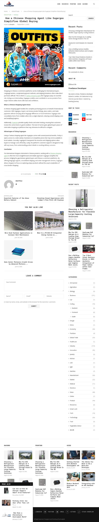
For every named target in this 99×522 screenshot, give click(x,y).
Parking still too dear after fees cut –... (21, 503)
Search (71, 15)
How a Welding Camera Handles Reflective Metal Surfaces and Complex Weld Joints (81, 51)
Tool (82, 421)
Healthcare (82, 342)
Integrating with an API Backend (88, 484)
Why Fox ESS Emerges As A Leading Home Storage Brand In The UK (80, 38)
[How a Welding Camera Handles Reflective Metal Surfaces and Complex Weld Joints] (75, 249)
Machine (82, 371)
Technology (82, 417)
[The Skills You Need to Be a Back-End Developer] (88, 455)
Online (82, 396)
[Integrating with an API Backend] (88, 476)
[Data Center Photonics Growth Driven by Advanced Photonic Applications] (18, 249)
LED (82, 363)
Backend (85, 4)
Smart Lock (82, 409)
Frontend (73, 4)
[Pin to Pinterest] (43, 174)
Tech (82, 413)
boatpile (12, 24)
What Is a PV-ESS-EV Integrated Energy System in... (49, 234)
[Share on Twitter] (41, 174)
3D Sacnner (82, 283)
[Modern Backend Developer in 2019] (73, 476)
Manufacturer (82, 375)
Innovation (82, 350)
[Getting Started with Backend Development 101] (73, 455)
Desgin (82, 321)
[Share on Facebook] (39, 174)
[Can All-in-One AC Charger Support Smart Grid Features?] (6, 490)
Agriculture (82, 287)
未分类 (82, 430)
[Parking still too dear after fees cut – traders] (6, 503)
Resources (65, 4)
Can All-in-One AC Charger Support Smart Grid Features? (21, 491)
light (82, 367)
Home (58, 4)
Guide (79, 4)
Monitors (82, 388)
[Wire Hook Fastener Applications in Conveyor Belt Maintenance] (18, 220)
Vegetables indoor (82, 426)
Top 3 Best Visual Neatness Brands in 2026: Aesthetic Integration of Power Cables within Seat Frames (80, 59)
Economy (82, 329)
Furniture (82, 333)
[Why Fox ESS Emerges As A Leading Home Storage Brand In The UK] (74, 160)
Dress (82, 325)
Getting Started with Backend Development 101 (73, 464)
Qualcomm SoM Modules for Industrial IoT (87, 174)
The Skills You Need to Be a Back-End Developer (87, 464)
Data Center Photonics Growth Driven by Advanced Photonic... (18, 263)
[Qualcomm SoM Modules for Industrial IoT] (74, 175)
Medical (82, 384)
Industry (82, 346)
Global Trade (15, 11)
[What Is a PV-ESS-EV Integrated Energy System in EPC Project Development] (49, 220)
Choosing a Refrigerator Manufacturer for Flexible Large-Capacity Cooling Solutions (82, 32)
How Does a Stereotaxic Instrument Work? (19, 515)
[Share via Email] (45, 174)
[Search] (94, 4)
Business (82, 295)
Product (82, 400)
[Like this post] (37, 174)
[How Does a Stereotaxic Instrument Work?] (6, 515)
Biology (82, 291)
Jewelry (82, 354)
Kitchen (82, 358)
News (82, 392)
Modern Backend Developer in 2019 (73, 485)
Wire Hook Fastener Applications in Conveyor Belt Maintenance (18, 234)
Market (82, 379)
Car (82, 300)
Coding (82, 304)
